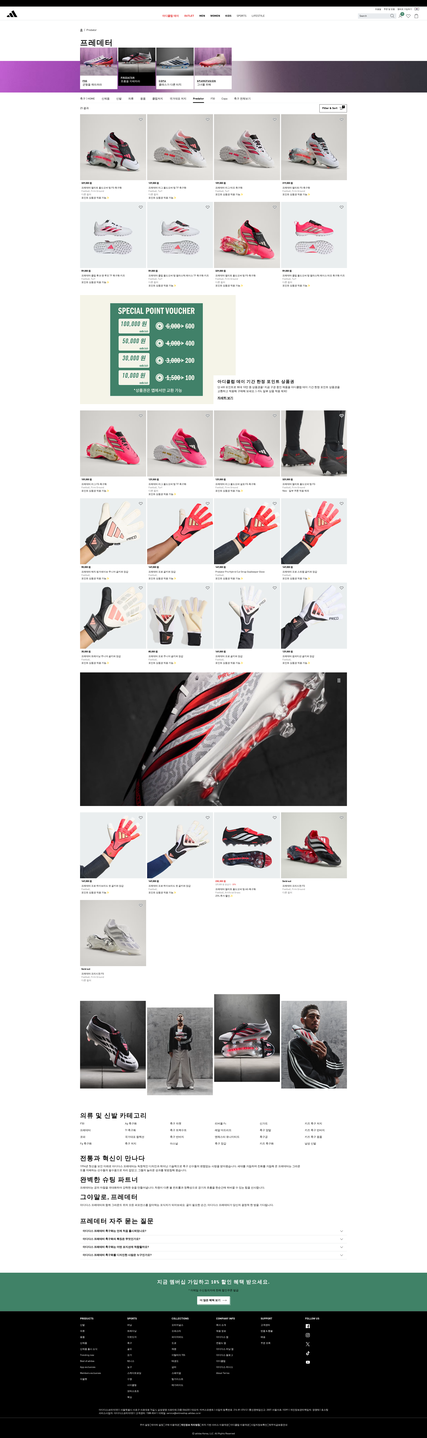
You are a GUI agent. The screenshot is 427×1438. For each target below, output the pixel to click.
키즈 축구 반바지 (315, 1130)
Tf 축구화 (130, 1130)
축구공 (264, 1137)
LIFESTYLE (258, 16)
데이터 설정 (157, 1425)
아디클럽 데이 (170, 16)
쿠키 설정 (145, 1425)
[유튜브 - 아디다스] (326, 1362)
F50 (82, 1123)
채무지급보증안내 (278, 1425)
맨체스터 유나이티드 (227, 1137)
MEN (202, 16)
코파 (82, 1137)
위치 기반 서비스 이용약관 (215, 1425)
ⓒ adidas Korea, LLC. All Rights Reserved (213, 1433)
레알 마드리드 (223, 1130)
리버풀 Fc (220, 1123)
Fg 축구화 (86, 1143)
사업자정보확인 (259, 1425)
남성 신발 (310, 1143)
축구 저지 (130, 1143)
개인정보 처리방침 (190, 1425)
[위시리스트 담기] (140, 120)
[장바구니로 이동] (416, 16)
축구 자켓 (175, 1123)
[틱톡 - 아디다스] (326, 1353)
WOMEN (215, 16)
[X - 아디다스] (326, 1344)
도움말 (378, 9)
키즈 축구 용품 (313, 1137)
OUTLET (189, 16)
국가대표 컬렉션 (134, 1137)
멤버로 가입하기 (404, 9)
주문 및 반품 (389, 9)
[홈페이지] (12, 14)
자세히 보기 (225, 398)
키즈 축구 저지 (313, 1123)
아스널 (174, 1143)
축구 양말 (265, 1130)
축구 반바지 (177, 1137)
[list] (213, 99)
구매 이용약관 (172, 1425)
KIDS (228, 16)
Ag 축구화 (131, 1123)
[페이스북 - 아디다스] (326, 1326)
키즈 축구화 (267, 1143)
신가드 (264, 1123)
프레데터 (85, 1130)
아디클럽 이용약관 (239, 1425)
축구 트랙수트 (178, 1130)
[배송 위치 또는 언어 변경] (416, 9)
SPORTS (241, 16)
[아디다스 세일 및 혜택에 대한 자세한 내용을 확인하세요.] (213, 3)
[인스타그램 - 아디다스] (326, 1335)
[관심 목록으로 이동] (408, 16)
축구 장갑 (220, 1143)
